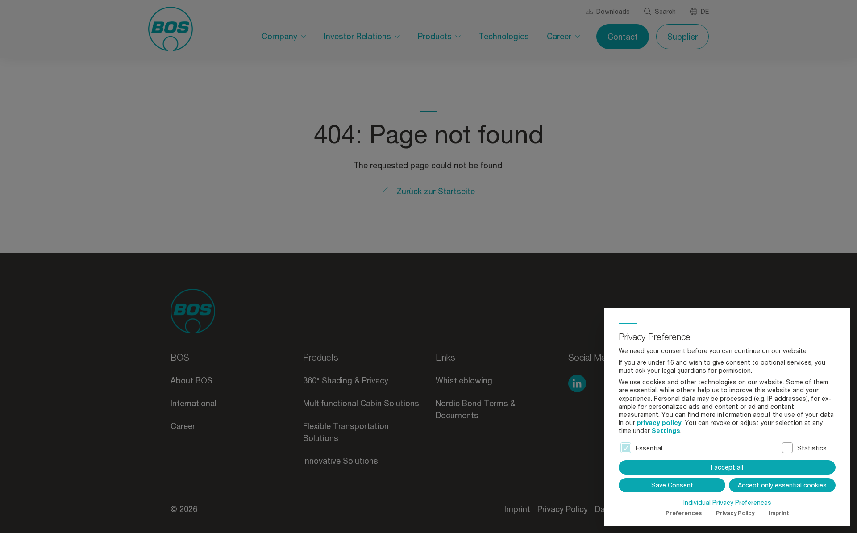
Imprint (779, 513)
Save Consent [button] (672, 485)
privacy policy (659, 422)
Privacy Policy (735, 513)
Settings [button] (666, 430)
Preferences (684, 513)
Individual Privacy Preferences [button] (727, 503)
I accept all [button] (727, 467)
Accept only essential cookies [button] (782, 485)
